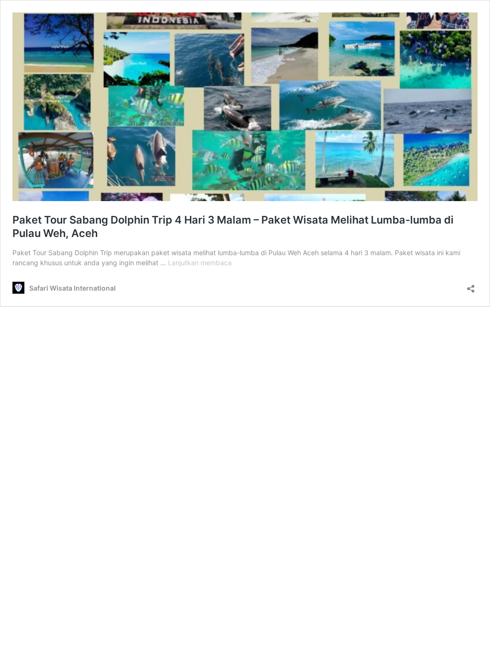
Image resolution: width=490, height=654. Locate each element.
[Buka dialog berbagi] (471, 285)
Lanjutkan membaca (200, 263)
